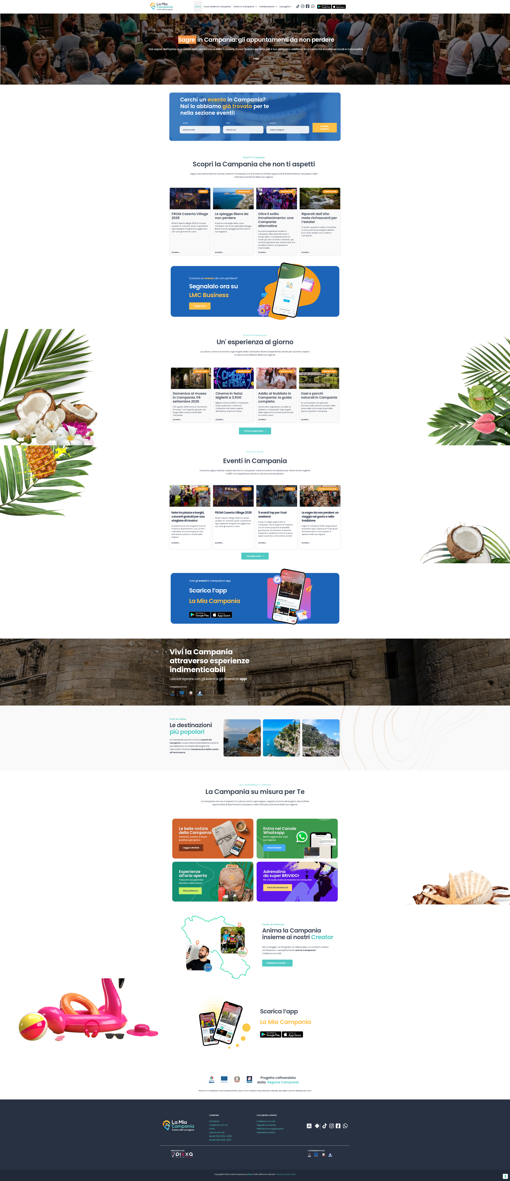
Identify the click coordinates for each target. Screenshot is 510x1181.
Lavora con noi (216, 1132)
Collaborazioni (266, 6)
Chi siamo (214, 1121)
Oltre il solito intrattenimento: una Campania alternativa (276, 220)
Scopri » (176, 252)
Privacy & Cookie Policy (285, 1174)
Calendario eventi (266, 1132)
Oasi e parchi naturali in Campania (319, 395)
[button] (3, 49)
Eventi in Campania (244, 6)
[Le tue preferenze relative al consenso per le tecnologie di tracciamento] (505, 1176)
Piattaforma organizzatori (270, 1128)
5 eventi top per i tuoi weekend (272, 515)
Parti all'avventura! (277, 887)
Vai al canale (274, 847)
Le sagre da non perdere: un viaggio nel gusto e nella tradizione (320, 517)
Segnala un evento (266, 1125)
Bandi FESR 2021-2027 (220, 1139)
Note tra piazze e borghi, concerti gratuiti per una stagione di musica (188, 517)
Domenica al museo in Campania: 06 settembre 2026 (189, 397)
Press (212, 1128)
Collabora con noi (218, 1125)
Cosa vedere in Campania (217, 6)
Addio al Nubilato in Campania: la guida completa (275, 397)
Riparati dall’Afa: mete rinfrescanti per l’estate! (319, 218)
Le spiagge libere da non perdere (231, 216)
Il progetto (285, 6)
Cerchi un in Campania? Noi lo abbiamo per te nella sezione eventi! (224, 106)
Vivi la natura (190, 890)
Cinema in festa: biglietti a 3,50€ (229, 395)
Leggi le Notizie (191, 847)
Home (198, 6)
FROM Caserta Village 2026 (190, 216)
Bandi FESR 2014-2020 (220, 1136)
